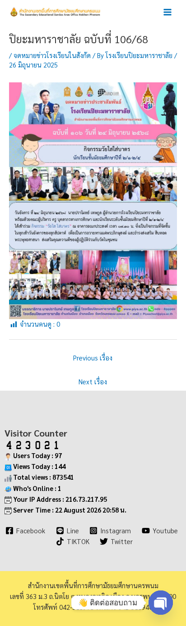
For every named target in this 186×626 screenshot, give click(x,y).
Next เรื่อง (93, 381)
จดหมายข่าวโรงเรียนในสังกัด (52, 55)
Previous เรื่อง (92, 357)
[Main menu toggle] (167, 12)
